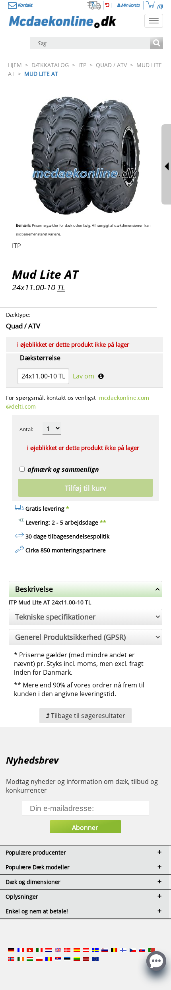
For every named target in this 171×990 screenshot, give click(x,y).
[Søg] (156, 43)
